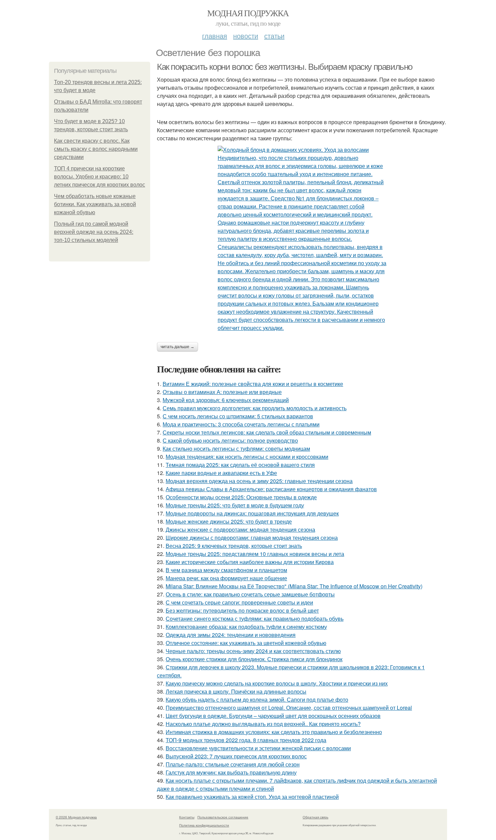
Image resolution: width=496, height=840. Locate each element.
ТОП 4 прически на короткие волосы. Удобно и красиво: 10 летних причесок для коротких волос (99, 177)
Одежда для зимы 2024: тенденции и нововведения (231, 635)
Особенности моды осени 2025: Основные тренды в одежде (241, 497)
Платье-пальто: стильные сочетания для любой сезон (233, 764)
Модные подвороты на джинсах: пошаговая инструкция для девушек (252, 513)
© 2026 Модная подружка (76, 817)
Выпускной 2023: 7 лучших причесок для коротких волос (236, 756)
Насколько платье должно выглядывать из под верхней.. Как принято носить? (263, 724)
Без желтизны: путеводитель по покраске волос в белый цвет (242, 610)
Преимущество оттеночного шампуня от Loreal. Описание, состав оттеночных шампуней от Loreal (289, 707)
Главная (214, 35)
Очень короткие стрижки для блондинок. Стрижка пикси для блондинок (254, 659)
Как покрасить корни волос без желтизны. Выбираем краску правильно (284, 67)
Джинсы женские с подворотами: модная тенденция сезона (240, 529)
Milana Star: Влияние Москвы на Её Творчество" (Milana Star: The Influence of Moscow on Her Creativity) (294, 586)
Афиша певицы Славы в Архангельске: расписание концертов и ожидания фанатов (271, 489)
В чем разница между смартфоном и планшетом (226, 570)
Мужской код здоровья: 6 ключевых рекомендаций (226, 400)
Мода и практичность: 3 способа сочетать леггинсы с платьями (241, 424)
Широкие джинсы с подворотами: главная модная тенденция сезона (252, 537)
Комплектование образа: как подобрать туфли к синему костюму (246, 627)
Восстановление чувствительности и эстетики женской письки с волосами (258, 748)
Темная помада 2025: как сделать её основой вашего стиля (240, 465)
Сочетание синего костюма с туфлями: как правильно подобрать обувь (254, 618)
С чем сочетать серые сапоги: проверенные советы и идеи (239, 602)
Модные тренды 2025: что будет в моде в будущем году (235, 505)
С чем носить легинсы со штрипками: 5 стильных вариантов (238, 416)
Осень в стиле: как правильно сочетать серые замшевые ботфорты (250, 594)
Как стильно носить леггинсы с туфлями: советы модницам (236, 448)
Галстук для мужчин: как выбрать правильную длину (231, 772)
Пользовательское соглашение (222, 817)
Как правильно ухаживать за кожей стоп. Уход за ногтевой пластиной (252, 797)
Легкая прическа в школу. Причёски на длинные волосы (236, 691)
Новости (245, 35)
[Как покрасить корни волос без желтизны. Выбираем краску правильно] (302, 239)
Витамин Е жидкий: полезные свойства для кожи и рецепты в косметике (253, 384)
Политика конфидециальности (204, 825)
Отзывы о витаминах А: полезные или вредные (222, 392)
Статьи (274, 35)
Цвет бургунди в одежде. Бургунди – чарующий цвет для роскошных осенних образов (273, 716)
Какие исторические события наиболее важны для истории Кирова (250, 562)
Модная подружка (247, 13)
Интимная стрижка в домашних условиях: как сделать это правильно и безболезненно (274, 732)
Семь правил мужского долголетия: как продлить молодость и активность (255, 408)
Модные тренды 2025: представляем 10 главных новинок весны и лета (255, 554)
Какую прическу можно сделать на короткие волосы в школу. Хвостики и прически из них (277, 683)
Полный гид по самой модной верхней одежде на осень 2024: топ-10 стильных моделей (93, 232)
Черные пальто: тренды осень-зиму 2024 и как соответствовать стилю (253, 651)
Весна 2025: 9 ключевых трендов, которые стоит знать (234, 546)
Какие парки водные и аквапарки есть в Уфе (221, 473)
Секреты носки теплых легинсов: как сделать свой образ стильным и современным (267, 432)
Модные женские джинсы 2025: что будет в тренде (229, 521)
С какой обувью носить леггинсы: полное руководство (230, 440)
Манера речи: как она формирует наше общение (226, 578)
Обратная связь (315, 817)
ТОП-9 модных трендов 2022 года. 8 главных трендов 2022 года (246, 740)
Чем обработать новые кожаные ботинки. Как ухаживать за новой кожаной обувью (95, 204)
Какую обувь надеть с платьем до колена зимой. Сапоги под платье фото (257, 699)
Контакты (186, 817)
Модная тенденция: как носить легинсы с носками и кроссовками (247, 456)
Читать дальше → (177, 346)
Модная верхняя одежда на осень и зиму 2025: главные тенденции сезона (259, 481)
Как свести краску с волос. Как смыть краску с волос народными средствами (96, 149)
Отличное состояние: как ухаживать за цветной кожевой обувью (246, 643)
